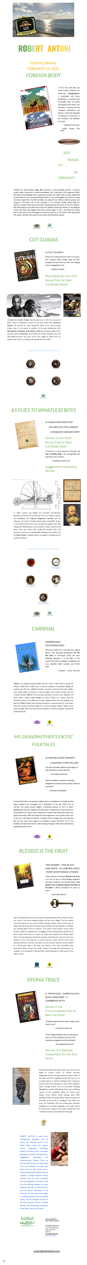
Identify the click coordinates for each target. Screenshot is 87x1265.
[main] (43, 48)
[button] (4, 1261)
